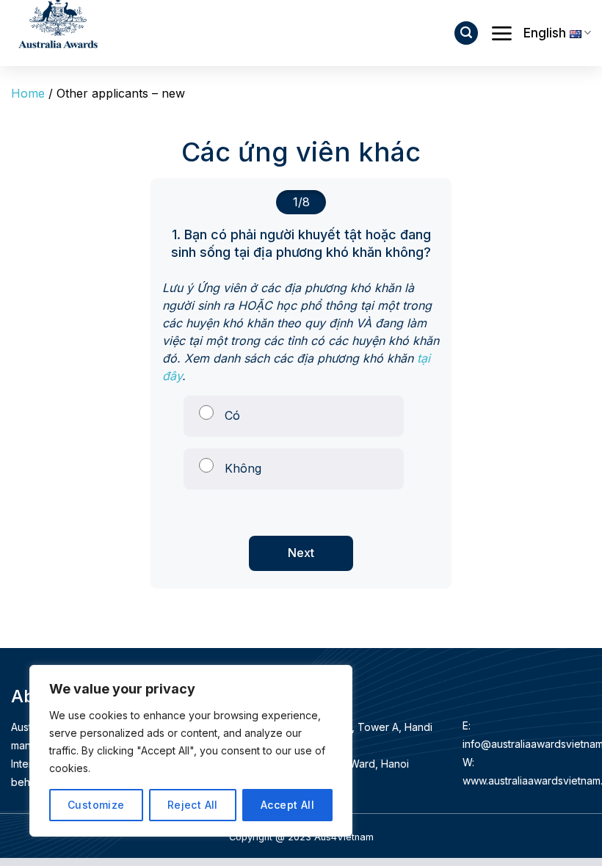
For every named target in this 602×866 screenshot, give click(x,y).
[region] (190, 751)
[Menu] (501, 33)
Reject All (192, 804)
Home (28, 93)
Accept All (287, 804)
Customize (96, 804)
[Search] (466, 33)
